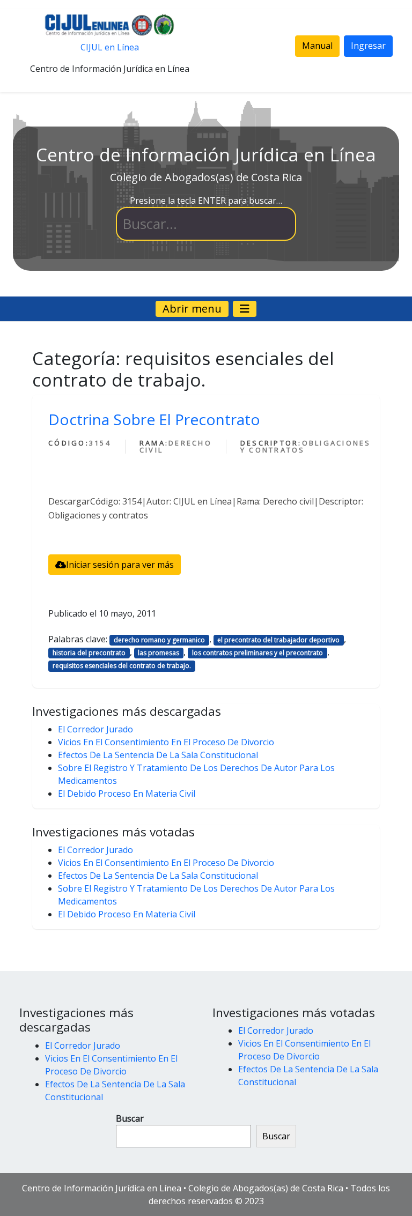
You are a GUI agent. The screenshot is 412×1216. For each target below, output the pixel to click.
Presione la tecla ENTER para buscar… (206, 200)
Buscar (130, 1118)
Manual (317, 45)
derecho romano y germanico (159, 639)
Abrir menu (192, 308)
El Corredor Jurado (95, 729)
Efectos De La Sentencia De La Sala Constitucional (158, 755)
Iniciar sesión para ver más (120, 564)
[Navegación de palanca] (244, 309)
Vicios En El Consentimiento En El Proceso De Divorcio (166, 742)
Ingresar (368, 45)
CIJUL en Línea (109, 47)
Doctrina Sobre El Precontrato (154, 419)
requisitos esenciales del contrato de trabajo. (122, 665)
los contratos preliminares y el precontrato (257, 652)
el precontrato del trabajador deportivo (278, 639)
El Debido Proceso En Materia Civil (126, 793)
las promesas (158, 652)
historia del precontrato (89, 652)
